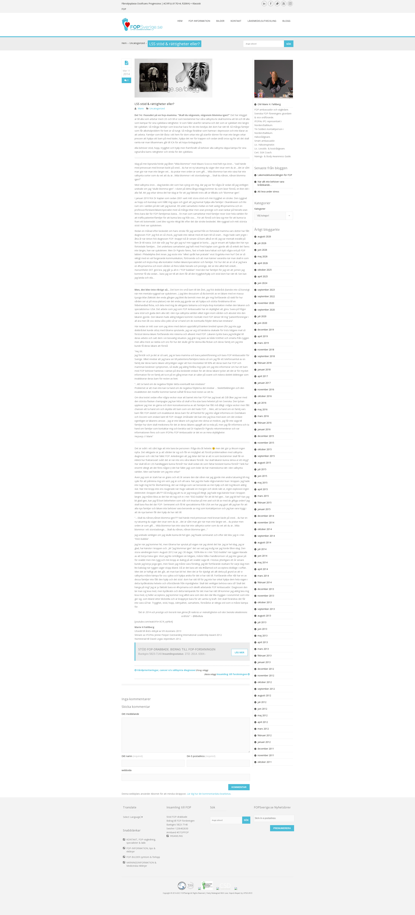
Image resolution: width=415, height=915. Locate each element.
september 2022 (266, 296)
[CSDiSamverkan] (226, 889)
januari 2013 (264, 662)
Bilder (220, 20)
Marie (141, 108)
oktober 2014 (265, 529)
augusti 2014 (264, 542)
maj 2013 (262, 635)
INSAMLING (176, 835)
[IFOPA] (199, 889)
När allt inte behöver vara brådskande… (271, 183)
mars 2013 (263, 648)
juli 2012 (262, 702)
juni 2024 (262, 283)
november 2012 (266, 675)
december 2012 (266, 668)
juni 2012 (262, 708)
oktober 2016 (265, 396)
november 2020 (266, 303)
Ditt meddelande (130, 713)
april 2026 (263, 263)
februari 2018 (265, 362)
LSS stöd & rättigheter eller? (154, 104)
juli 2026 (262, 243)
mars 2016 (263, 416)
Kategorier (259, 208)
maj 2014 (262, 562)
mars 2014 (263, 575)
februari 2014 (265, 582)
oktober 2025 (265, 269)
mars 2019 (263, 342)
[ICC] (182, 889)
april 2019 (263, 336)
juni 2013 (262, 628)
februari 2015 (265, 502)
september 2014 (266, 535)
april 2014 (263, 569)
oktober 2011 (265, 761)
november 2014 (266, 522)
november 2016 (266, 389)
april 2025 (263, 276)
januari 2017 (264, 382)
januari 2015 (264, 509)
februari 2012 (265, 735)
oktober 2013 (265, 602)
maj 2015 (262, 482)
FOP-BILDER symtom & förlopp (143, 857)
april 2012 (263, 722)
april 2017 (263, 376)
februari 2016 (265, 422)
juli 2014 (262, 549)
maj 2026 (262, 256)
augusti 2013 (264, 615)
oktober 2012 (265, 682)
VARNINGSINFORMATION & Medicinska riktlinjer (141, 864)
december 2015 (266, 436)
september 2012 (266, 688)
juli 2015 (262, 469)
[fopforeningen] (208, 889)
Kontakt (236, 20)
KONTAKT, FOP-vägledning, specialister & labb (141, 841)
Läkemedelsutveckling (262, 20)
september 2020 (266, 309)
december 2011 (266, 748)
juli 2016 (262, 402)
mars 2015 (263, 495)
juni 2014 (262, 555)
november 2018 (266, 349)
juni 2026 (262, 249)
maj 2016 (262, 409)
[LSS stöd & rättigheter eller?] (126, 63)
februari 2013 (265, 655)
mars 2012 (263, 728)
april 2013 (263, 642)
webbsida (126, 770)
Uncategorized (137, 43)
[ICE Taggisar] (236, 889)
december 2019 (266, 329)
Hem (179, 20)
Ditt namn (132, 756)
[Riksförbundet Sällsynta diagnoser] (217, 889)
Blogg (286, 20)
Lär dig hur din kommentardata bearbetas (209, 793)
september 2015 (266, 456)
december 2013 (266, 589)
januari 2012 (264, 742)
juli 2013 (262, 622)
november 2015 (266, 442)
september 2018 (266, 356)
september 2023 (266, 289)
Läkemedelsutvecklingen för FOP (275, 175)
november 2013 (266, 595)
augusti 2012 (264, 695)
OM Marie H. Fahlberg (269, 104)
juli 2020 (262, 316)
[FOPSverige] (142, 30)
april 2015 (263, 489)
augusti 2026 (264, 236)
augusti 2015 (264, 462)
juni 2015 (262, 475)
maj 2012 (262, 715)
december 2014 (266, 515)
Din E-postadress (201, 756)
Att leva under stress (268, 191)
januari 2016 (264, 429)
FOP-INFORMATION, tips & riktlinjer (140, 850)
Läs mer (239, 652)
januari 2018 (264, 369)
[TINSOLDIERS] (192, 889)
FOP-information (199, 20)
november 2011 (266, 755)
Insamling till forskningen (226, 674)
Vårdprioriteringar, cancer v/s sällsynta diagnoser (172, 670)
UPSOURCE (247, 893)
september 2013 (266, 608)
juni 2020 (262, 322)
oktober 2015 (265, 449)
